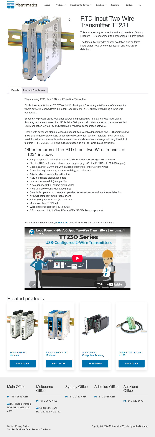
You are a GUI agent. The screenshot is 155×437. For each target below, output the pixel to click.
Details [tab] (15, 90)
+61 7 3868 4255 (106, 396)
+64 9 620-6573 (134, 400)
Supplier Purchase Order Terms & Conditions (29, 429)
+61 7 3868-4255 (19, 396)
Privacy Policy (22, 426)
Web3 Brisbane (140, 426)
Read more (26, 363)
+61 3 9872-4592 (48, 400)
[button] (69, 20)
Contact (11, 426)
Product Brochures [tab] (34, 90)
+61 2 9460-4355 (77, 396)
